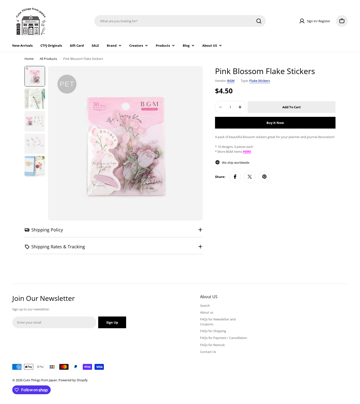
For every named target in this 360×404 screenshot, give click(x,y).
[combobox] (180, 21)
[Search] (259, 21)
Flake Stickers (259, 80)
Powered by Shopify (73, 380)
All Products (48, 58)
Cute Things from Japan (40, 380)
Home (29, 58)
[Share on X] (250, 177)
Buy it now (275, 122)
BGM (231, 80)
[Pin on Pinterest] (264, 177)
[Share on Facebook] (235, 177)
